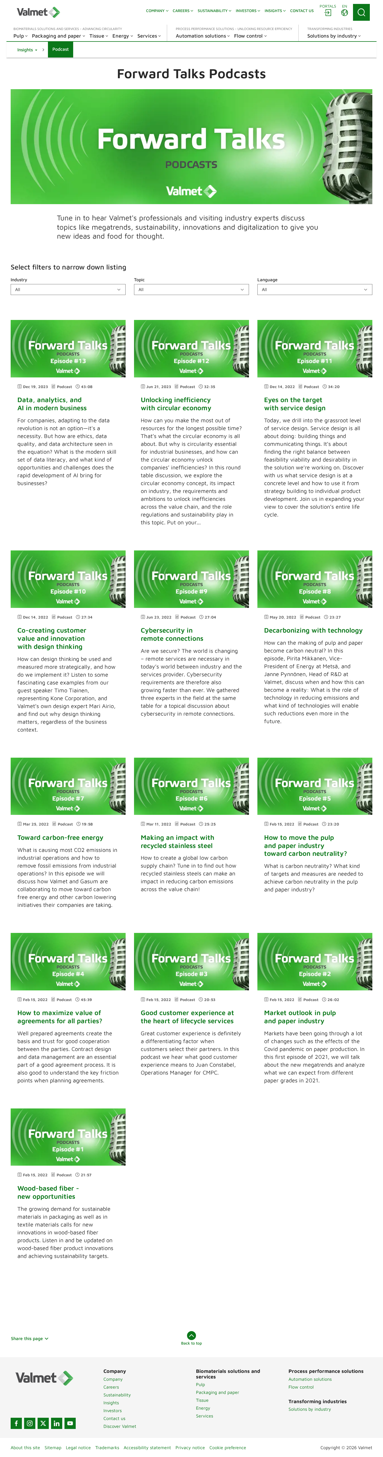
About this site (25, 1447)
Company (113, 1379)
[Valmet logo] (38, 12)
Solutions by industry (310, 1409)
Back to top (191, 1343)
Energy (203, 1407)
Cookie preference (227, 1447)
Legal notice (78, 1447)
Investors (112, 1410)
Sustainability (117, 1394)
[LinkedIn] (56, 1423)
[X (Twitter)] (43, 1423)
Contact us (114, 1418)
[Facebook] (16, 1423)
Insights (111, 1402)
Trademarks (107, 1447)
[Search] (361, 12)
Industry (19, 279)
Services (204, 1415)
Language (267, 279)
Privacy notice (190, 1447)
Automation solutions (310, 1379)
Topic (139, 279)
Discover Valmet (119, 1426)
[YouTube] (70, 1423)
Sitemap (53, 1447)
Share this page (27, 1338)
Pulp (200, 1384)
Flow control (301, 1386)
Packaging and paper (217, 1392)
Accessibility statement (147, 1447)
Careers (111, 1386)
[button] (27, 49)
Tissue (202, 1400)
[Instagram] (29, 1423)
